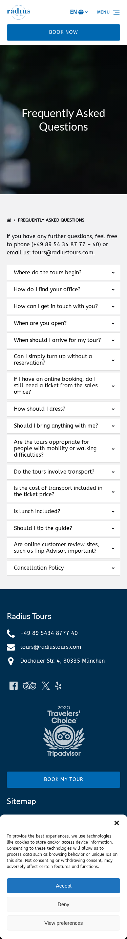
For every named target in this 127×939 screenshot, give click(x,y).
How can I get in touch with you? (56, 306)
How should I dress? (39, 409)
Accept (63, 886)
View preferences (63, 923)
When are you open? (40, 323)
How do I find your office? (47, 289)
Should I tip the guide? (43, 528)
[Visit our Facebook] (13, 686)
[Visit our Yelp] (58, 686)
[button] (116, 823)
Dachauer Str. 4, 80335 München (62, 661)
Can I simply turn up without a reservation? (53, 359)
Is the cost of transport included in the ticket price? (58, 491)
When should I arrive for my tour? (57, 340)
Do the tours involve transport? (54, 471)
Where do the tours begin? (48, 272)
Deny (63, 904)
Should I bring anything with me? (56, 425)
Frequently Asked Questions (52, 220)
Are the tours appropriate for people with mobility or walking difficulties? (55, 448)
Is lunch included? (37, 511)
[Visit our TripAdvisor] (29, 686)
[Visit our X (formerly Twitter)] (46, 686)
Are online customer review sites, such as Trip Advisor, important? (56, 547)
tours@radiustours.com (63, 252)
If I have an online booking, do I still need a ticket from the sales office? (56, 385)
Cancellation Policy (39, 568)
